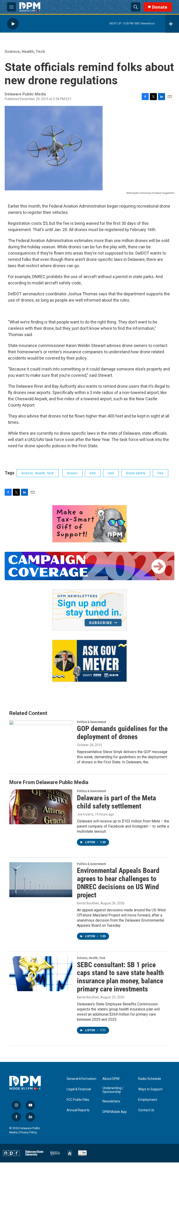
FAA (160, 473)
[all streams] (172, 23)
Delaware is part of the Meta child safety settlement (116, 802)
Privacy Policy (28, 1132)
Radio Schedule (149, 1079)
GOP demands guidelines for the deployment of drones (122, 732)
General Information (81, 1079)
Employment (147, 1099)
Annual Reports (78, 1110)
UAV (111, 473)
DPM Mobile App (115, 1112)
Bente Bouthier (88, 903)
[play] (13, 23)
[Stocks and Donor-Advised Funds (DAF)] (89, 523)
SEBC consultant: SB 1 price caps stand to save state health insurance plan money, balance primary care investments (120, 977)
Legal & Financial (79, 1089)
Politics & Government (91, 722)
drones (72, 473)
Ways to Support (150, 1089)
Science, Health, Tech (25, 51)
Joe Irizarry (85, 814)
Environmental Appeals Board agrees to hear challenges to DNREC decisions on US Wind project (118, 882)
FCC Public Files (78, 1099)
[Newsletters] (89, 610)
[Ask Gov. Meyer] (89, 661)
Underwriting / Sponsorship (113, 1090)
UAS (93, 473)
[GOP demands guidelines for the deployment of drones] (40, 737)
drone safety (135, 473)
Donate (159, 7)
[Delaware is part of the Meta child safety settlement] (40, 806)
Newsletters (111, 1101)
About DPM (111, 1079)
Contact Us (146, 1110)
